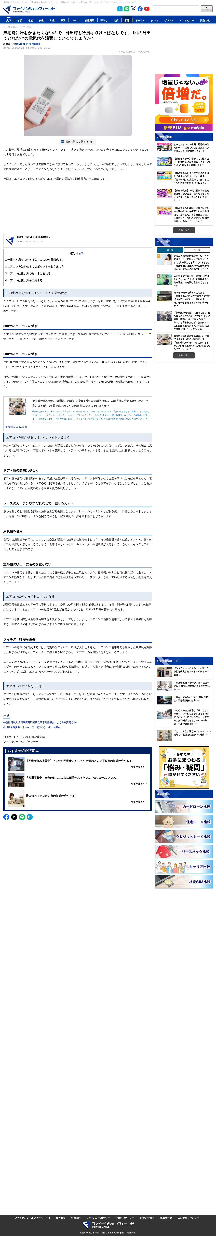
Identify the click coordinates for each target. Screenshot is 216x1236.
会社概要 (60, 1218)
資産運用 (89, 20)
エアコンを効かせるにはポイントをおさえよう (34, 266)
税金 (41, 20)
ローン (75, 20)
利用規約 (75, 1218)
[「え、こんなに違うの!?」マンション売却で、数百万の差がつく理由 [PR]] (185, 740)
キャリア (140, 20)
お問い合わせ (147, 1218)
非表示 (79, 253)
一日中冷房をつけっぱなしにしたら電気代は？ (34, 259)
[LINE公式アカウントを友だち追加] (126, 8)
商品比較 (205, 20)
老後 (116, 20)
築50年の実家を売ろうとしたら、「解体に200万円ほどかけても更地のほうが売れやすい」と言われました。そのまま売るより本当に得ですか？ (192, 299)
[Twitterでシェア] (14, 817)
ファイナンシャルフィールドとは (32, 1218)
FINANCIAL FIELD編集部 (26, 44)
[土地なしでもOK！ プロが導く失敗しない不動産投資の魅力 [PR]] (185, 703)
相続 (30, 20)
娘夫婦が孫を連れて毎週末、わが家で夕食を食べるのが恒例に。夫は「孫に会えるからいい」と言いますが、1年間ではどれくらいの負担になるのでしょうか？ (192, 342)
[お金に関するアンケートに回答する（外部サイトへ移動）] (184, 767)
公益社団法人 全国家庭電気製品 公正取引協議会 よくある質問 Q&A (40, 722)
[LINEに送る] (22, 817)
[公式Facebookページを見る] (140, 8)
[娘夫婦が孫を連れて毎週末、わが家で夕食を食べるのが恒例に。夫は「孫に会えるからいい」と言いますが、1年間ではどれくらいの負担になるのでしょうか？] (164, 339)
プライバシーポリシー (98, 1218)
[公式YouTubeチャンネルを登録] (146, 8)
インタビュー (187, 20)
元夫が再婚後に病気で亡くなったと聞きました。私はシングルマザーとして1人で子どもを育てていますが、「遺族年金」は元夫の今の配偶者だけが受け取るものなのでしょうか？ (192, 262)
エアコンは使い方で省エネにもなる (28, 273)
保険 (63, 20)
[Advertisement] (77, 207)
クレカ (154, 20)
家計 (127, 20)
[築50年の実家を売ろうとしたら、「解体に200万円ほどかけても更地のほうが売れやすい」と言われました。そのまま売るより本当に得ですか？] (164, 296)
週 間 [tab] (170, 250)
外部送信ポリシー (125, 1218)
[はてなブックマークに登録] (30, 817)
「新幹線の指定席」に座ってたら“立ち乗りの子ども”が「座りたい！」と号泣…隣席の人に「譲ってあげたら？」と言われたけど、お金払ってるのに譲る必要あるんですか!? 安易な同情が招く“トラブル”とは (192, 321)
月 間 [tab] (197, 250)
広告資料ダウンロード (189, 1218)
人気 (8, 20)
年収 (19, 20)
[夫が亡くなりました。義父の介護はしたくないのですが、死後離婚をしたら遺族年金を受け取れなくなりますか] (164, 279)
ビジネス (169, 20)
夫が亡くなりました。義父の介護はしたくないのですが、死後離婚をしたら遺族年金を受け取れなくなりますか (191, 281)
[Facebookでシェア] (6, 817)
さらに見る (184, 230)
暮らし (103, 20)
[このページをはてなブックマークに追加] (120, 8)
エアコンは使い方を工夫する (24, 280)
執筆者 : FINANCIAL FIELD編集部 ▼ (34, 237)
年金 (52, 20)
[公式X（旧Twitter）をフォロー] (133, 8)
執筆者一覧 (166, 1218)
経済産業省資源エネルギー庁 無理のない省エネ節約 (31, 727)
